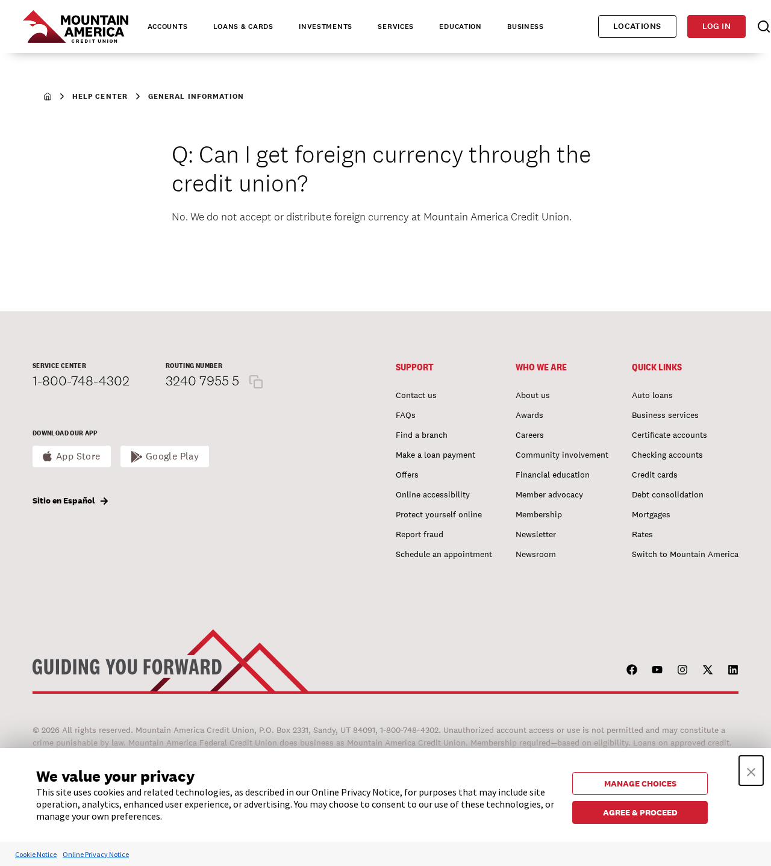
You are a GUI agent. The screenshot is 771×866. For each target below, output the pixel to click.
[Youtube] (657, 669)
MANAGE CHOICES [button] (640, 783)
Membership (539, 514)
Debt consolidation (668, 494)
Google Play (172, 456)
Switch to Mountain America (685, 554)
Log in (716, 26)
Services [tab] (396, 26)
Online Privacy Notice (96, 854)
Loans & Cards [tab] (243, 26)
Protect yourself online (439, 514)
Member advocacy (549, 494)
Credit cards (655, 474)
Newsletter (536, 534)
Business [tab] (525, 26)
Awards (529, 415)
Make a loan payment (435, 454)
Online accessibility (433, 494)
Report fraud (419, 534)
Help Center (100, 96)
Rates (642, 534)
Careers (530, 434)
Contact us (416, 395)
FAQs (406, 415)
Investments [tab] (325, 26)
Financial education (553, 474)
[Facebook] (631, 669)
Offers (407, 474)
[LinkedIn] (733, 669)
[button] (751, 770)
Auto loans (652, 395)
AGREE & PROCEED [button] (640, 812)
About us (533, 395)
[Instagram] (682, 669)
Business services (665, 415)
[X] (707, 669)
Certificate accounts (669, 434)
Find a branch (422, 434)
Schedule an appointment (444, 554)
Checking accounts (667, 454)
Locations (637, 26)
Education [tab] (460, 26)
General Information (196, 96)
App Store (78, 456)
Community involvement (562, 454)
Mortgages (651, 514)
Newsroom (536, 554)
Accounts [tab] (168, 26)
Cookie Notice (36, 854)
